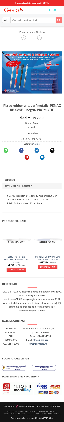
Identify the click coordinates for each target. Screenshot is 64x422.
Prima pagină (26, 32)
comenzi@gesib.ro (37, 343)
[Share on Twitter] (37, 150)
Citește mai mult (16, 270)
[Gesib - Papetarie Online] (20, 10)
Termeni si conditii (46, 411)
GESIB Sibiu (47, 418)
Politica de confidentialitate (19, 414)
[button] (54, 10)
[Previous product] (39, 37)
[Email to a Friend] (52, 150)
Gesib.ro (40, 32)
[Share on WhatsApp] (6, 150)
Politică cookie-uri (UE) (48, 414)
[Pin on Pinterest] (27, 157)
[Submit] (59, 20)
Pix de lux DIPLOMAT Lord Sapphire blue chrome (47, 258)
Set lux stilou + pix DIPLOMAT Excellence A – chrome (16, 259)
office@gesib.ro (41, 339)
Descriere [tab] (10, 180)
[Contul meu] (49, 10)
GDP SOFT (55, 406)
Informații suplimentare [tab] (18, 186)
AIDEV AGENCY (28, 406)
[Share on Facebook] (21, 150)
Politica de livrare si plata (21, 411)
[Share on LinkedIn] (42, 157)
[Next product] (23, 37)
